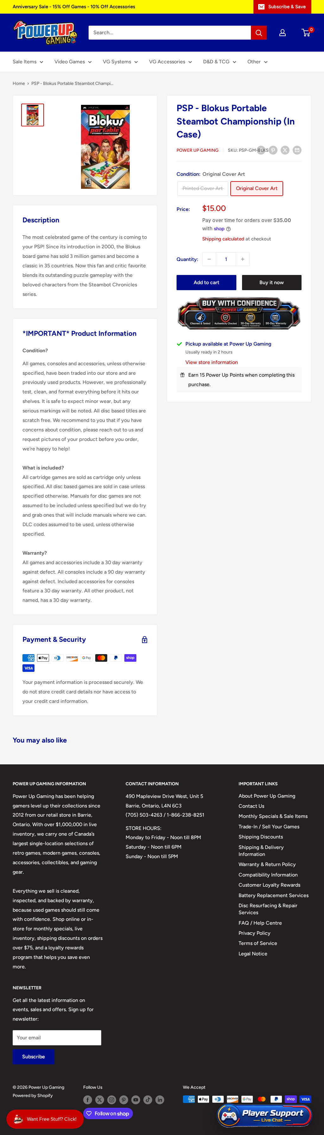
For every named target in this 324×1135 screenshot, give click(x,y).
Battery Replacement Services (273, 895)
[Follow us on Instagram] (111, 1099)
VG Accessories (167, 62)
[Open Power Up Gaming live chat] (264, 1115)
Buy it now (271, 282)
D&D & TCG (216, 62)
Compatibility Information (268, 875)
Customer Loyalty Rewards (269, 885)
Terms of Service (258, 943)
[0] (306, 32)
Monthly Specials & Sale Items (273, 816)
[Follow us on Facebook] (87, 1099)
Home (19, 83)
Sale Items (24, 62)
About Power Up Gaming (267, 796)
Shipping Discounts (261, 837)
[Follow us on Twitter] (99, 1099)
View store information (211, 362)
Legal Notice (253, 954)
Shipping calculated (223, 239)
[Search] (259, 33)
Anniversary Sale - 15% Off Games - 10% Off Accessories (74, 7)
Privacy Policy (255, 933)
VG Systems (117, 62)
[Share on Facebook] (261, 150)
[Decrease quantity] (209, 259)
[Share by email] (297, 150)
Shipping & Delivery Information (261, 850)
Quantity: (187, 259)
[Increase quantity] (242, 259)
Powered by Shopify (33, 1095)
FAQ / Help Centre (260, 923)
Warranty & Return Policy (267, 864)
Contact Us (251, 806)
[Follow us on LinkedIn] (159, 1099)
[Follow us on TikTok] (147, 1099)
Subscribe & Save (287, 7)
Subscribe (33, 1057)
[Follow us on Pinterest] (123, 1099)
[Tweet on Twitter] (285, 150)
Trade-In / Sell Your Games (269, 827)
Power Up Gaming (198, 150)
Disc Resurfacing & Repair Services (268, 908)
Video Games (69, 62)
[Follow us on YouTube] (135, 1099)
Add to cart (206, 282)
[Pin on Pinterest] (273, 150)
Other (254, 62)
